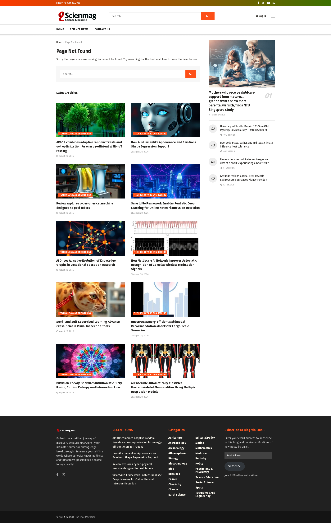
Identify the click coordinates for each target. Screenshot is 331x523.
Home (59, 42)
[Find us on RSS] (274, 3)
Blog (171, 468)
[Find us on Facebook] (258, 3)
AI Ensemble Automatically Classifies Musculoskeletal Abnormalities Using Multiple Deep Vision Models (163, 387)
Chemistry (174, 484)
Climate (173, 489)
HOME (60, 29)
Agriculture (175, 437)
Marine (199, 443)
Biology (173, 458)
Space (199, 487)
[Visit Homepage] (77, 16)
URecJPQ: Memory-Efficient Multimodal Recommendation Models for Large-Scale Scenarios (160, 326)
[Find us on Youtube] (268, 3)
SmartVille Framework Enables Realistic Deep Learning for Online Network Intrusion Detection (137, 479)
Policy (199, 463)
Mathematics (203, 448)
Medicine (201, 453)
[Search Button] (208, 16)
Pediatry (200, 458)
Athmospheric (177, 453)
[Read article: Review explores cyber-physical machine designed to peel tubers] (90, 181)
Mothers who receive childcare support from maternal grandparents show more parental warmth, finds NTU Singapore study (232, 101)
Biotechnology (177, 463)
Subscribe (234, 466)
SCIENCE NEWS (79, 29)
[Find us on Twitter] (263, 3)
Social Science (204, 482)
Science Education (207, 477)
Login (262, 16)
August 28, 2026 (66, 156)
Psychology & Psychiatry (204, 470)
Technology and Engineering (75, 134)
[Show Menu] (273, 16)
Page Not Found (73, 42)
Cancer (172, 479)
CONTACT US (102, 29)
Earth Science (177, 494)
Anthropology (177, 443)
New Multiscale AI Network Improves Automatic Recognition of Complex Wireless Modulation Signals (164, 265)
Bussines (174, 474)
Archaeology (176, 448)
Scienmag (69, 517)
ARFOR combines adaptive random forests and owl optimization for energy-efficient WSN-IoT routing (89, 146)
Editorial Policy (205, 437)
